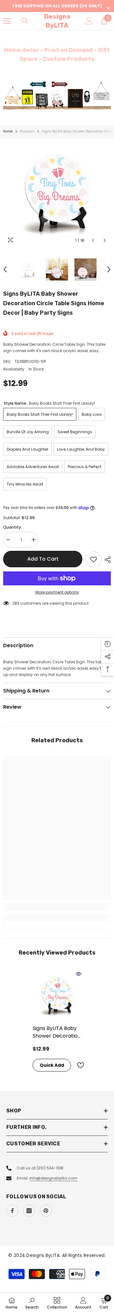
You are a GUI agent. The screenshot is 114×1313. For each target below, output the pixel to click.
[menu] (7, 21)
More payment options (57, 592)
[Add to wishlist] (93, 559)
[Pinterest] (46, 1211)
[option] (57, 95)
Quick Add (52, 1065)
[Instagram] (29, 1211)
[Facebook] (12, 1211)
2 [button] (60, 101)
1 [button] (53, 101)
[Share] (106, 559)
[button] (92, 240)
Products (27, 131)
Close (108, 8)
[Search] (25, 21)
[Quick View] (78, 974)
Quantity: (12, 527)
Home (8, 131)
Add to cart (43, 559)
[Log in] (89, 20)
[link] (57, 907)
